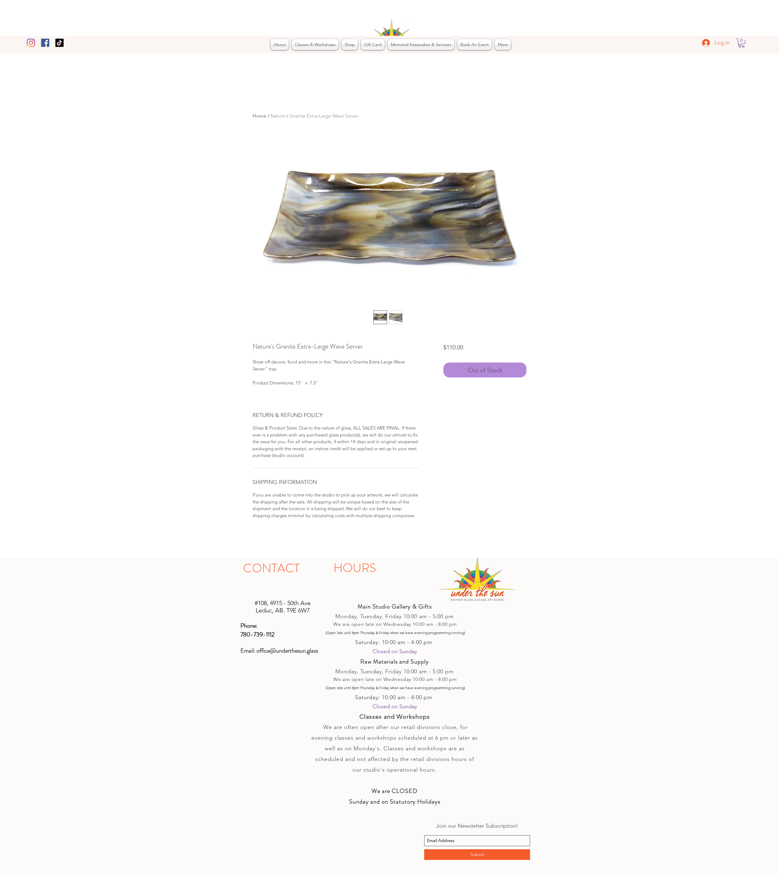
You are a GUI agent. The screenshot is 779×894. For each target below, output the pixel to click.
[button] (741, 42)
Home (259, 116)
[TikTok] (59, 43)
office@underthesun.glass (287, 650)
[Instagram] (31, 43)
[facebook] (45, 43)
